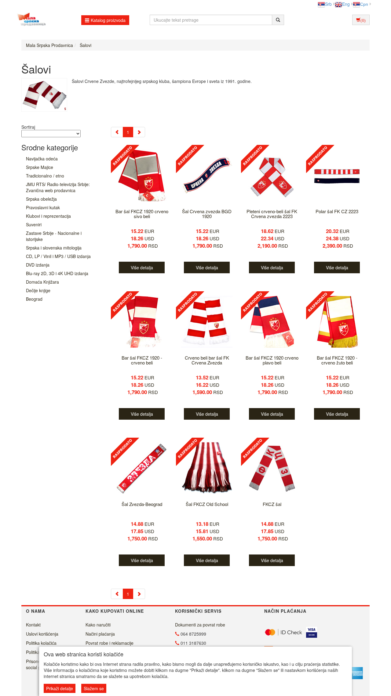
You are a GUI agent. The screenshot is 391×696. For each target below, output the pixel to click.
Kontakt (33, 625)
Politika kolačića (41, 643)
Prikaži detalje (59, 688)
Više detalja (142, 267)
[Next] (139, 132)
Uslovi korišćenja (42, 634)
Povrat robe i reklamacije (109, 643)
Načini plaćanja (100, 634)
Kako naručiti (98, 625)
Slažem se (94, 688)
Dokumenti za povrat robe (200, 625)
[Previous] (117, 132)
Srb (328, 4)
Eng (346, 4)
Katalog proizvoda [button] (108, 20)
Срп (364, 4)
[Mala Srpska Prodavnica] (29, 19)
